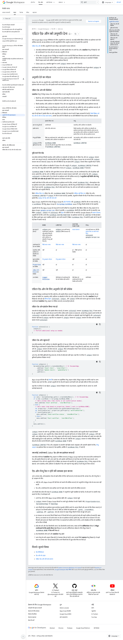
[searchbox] (13, 18)
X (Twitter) (94, 614)
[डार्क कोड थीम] (96, 324)
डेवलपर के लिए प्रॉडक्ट (33, 611)
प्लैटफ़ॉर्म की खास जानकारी (35, 608)
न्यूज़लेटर (93, 611)
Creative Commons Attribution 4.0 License (69, 567)
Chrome (60, 628)
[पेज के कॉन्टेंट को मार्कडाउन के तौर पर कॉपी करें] (75, 34)
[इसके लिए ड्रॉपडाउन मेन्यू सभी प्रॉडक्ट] (54, 2)
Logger (44, 277)
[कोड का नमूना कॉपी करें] (99, 324)
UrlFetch (36, 271)
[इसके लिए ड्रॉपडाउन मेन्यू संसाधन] (65, 2)
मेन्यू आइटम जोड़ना (47, 259)
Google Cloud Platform (83, 628)
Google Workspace (43, 29)
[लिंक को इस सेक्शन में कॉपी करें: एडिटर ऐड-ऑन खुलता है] (51, 340)
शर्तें (29, 636)
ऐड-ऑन (40, 2)
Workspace (19, 2)
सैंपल (27, 12)
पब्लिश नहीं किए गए (79, 193)
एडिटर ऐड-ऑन (36, 46)
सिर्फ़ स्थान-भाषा (46, 244)
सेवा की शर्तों (31, 620)
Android (52, 628)
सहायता (35, 12)
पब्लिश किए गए (39, 193)
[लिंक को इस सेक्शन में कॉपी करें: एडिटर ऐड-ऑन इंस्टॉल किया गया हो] (59, 307)
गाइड (14, 12)
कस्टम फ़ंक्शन (96, 213)
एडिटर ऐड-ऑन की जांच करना (44, 559)
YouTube (94, 617)
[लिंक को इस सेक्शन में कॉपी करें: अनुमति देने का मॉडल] (53, 77)
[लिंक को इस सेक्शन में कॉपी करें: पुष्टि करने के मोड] (46, 153)
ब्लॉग (92, 608)
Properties (37, 265)
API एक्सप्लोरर (64, 617)
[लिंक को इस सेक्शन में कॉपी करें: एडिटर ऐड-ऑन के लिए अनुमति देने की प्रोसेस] (74, 289)
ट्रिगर (62, 213)
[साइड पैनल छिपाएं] (23, 636)
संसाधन (61, 2)
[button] (12, 52)
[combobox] (89, 2)
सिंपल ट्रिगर (48, 299)
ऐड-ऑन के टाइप (40, 555)
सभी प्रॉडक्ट (49, 2)
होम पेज (33, 2)
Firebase (69, 628)
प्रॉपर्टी (50, 380)
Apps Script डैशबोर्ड (65, 611)
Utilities (45, 279)
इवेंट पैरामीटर (67, 202)
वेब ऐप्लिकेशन (40, 552)
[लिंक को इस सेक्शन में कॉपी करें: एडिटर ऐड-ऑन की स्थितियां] (53, 90)
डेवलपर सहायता (32, 617)
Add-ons (6, 8)
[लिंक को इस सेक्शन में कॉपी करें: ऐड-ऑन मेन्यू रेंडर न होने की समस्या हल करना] (74, 471)
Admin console (64, 608)
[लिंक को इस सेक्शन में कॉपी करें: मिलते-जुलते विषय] (51, 547)
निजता (33, 636)
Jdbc (34, 270)
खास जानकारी (6, 12)
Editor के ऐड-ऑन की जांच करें (47, 198)
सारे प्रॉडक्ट (96, 628)
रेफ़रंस (21, 12)
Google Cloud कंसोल (65, 614)
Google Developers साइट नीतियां (63, 569)
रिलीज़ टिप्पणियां (32, 614)
